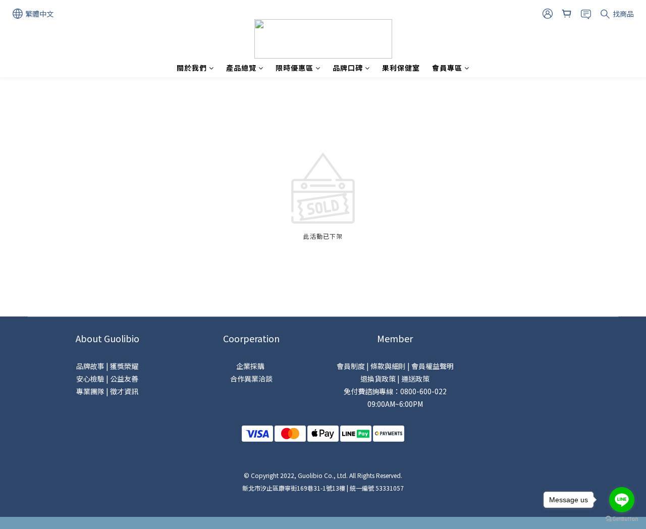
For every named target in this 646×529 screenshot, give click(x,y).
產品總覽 (241, 68)
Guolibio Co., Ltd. (323, 475)
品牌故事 (90, 366)
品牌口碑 (348, 68)
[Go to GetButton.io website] (622, 519)
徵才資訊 (124, 391)
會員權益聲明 (432, 366)
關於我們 (192, 68)
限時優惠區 (294, 68)
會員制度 (351, 366)
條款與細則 (388, 366)
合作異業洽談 (251, 379)
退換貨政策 (378, 379)
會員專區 (447, 68)
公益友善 (124, 379)
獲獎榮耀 (124, 366)
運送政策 (415, 379)
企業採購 (251, 366)
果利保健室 (401, 68)
